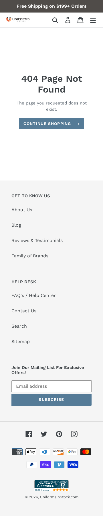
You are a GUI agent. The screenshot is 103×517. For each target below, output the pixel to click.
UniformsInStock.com (59, 497)
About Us (21, 209)
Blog (16, 225)
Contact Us (23, 310)
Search (19, 326)
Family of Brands (29, 255)
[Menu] (93, 20)
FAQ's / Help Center (33, 295)
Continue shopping (47, 123)
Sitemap (20, 341)
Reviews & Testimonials (37, 240)
